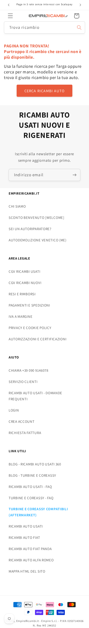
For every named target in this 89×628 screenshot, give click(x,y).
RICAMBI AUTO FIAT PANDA (30, 548)
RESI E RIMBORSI (22, 294)
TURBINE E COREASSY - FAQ (31, 498)
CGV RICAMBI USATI (24, 271)
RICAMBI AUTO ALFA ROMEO (31, 560)
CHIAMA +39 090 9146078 (28, 370)
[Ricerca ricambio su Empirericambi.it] (79, 27)
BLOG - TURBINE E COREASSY (32, 475)
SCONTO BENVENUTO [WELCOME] (36, 217)
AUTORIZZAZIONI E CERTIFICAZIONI (37, 339)
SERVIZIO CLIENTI (23, 381)
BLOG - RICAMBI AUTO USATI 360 (35, 464)
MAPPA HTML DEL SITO (27, 571)
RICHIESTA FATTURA (25, 432)
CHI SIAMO (17, 206)
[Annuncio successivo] (80, 5)
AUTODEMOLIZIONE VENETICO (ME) (38, 240)
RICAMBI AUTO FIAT (24, 537)
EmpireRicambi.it (27, 621)
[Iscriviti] (74, 175)
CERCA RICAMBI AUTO (44, 90)
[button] (10, 16)
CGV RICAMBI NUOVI (25, 282)
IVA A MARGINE (20, 316)
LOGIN (14, 410)
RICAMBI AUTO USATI (26, 526)
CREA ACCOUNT (22, 421)
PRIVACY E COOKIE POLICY (30, 327)
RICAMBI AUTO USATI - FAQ (30, 486)
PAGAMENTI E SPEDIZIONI (29, 305)
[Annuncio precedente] (8, 5)
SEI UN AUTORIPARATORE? (30, 228)
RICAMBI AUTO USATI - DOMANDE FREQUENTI (35, 396)
